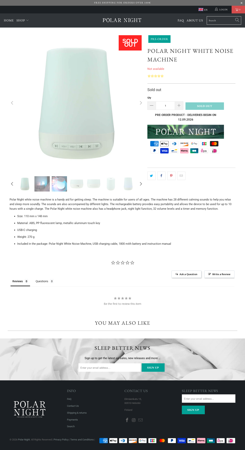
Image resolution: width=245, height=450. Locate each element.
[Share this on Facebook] (161, 176)
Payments (72, 419)
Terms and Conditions (82, 439)
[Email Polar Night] (140, 420)
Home (9, 20)
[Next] (141, 102)
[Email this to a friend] (181, 176)
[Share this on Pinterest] (171, 176)
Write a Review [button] (221, 274)
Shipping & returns (77, 412)
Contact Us (73, 405)
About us (195, 20)
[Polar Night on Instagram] (134, 420)
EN (206, 10)
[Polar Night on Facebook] (127, 420)
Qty (149, 97)
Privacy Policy (61, 439)
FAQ (181, 20)
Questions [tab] (42, 281)
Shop (21, 20)
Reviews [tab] (17, 281)
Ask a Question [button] (188, 274)
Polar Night (24, 439)
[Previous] (12, 102)
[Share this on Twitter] (151, 176)
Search (71, 426)
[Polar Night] (122, 20)
